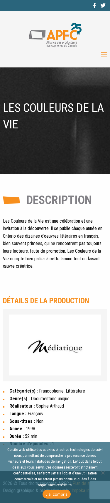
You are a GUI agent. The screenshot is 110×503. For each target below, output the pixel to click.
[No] (103, 473)
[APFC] (55, 35)
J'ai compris (56, 494)
